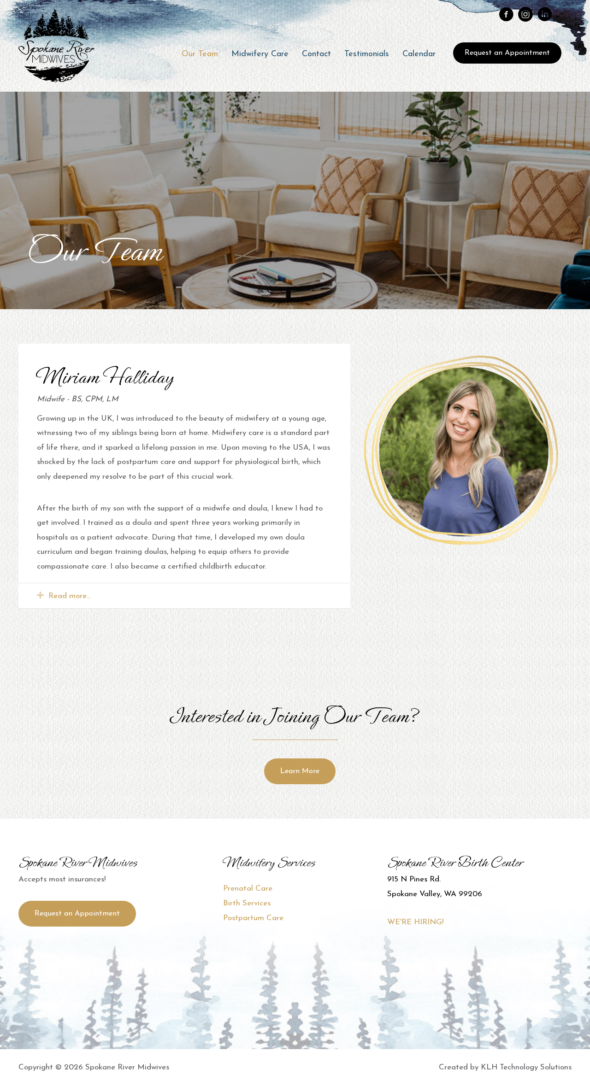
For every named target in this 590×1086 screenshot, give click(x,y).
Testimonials (366, 54)
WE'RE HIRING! (415, 922)
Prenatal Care (247, 888)
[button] (507, 53)
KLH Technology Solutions (526, 1067)
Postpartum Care (253, 918)
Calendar (419, 54)
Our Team (200, 54)
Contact (316, 54)
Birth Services (247, 903)
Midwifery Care (260, 54)
